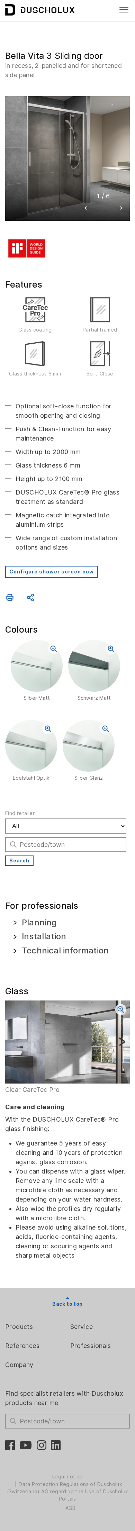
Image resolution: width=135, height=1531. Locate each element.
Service (81, 1326)
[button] (86, 209)
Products (19, 1326)
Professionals (90, 1345)
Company (19, 1364)
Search (19, 860)
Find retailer (20, 813)
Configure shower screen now (51, 571)
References (22, 1345)
